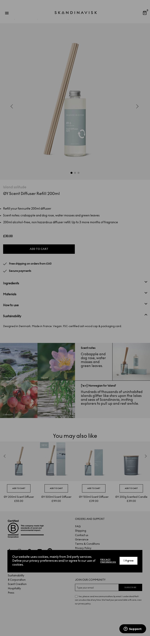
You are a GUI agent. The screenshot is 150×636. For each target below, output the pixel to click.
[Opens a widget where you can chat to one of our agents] (132, 629)
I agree (129, 560)
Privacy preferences (108, 560)
